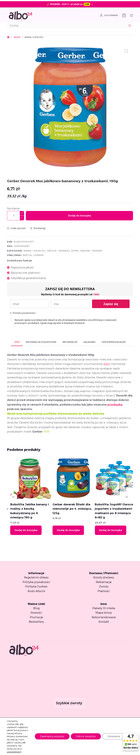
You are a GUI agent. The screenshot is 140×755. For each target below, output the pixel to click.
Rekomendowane (104, 617)
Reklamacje (104, 582)
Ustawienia (113, 736)
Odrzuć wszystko (86, 736)
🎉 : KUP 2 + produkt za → (70, 4)
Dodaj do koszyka (79, 215)
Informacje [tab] (69, 342)
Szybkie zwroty (69, 703)
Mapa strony (103, 612)
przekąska (114, 404)
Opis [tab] (17, 342)
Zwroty (103, 586)
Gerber (38, 255)
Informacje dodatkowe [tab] (41, 342)
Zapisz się (110, 304)
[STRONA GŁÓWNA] (8, 37)
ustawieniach (14, 751)
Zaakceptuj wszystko (52, 736)
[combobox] (66, 25)
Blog (36, 608)
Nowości (36, 612)
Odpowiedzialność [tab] (114, 342)
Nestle (27, 255)
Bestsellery (36, 621)
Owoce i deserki (58, 250)
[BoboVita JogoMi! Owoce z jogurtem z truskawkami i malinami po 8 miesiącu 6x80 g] (112, 478)
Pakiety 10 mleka (103, 608)
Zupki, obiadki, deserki (86, 250)
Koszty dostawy (103, 577)
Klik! (47, 431)
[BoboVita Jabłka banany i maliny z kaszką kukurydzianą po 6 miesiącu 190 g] (27, 478)
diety (106, 364)
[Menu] (131, 15)
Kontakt (104, 621)
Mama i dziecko (34, 250)
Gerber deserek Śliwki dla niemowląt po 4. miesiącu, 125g (69, 509)
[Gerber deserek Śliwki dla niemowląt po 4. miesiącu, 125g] (70, 478)
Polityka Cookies (36, 586)
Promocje (36, 617)
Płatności (103, 591)
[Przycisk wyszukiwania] (129, 25)
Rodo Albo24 (36, 591)
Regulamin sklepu (36, 577)
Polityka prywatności (24, 313)
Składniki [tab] (89, 342)
